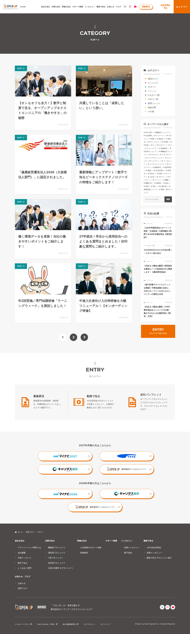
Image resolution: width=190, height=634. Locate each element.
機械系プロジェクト (56, 547)
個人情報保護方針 (69, 624)
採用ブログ (30, 532)
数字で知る (22, 563)
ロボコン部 (153, 99)
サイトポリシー (89, 624)
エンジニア (153, 82)
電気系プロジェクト (56, 552)
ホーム (20, 532)
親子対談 (128, 552)
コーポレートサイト (22, 624)
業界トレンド (154, 103)
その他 (151, 111)
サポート (152, 87)
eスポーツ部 (154, 95)
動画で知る (101, 7)
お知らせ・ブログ (114, 7)
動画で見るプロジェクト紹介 (159, 558)
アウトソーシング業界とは (29, 547)
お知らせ (22, 583)
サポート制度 (77, 7)
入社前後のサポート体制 (90, 547)
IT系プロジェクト (55, 558)
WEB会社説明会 (154, 547)
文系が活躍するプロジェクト (60, 568)
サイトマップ (105, 624)
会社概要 (22, 552)
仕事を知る (56, 7)
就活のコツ (153, 78)
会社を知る (45, 7)
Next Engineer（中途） (46, 624)
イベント (152, 91)
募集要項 (146, 6)
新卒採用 (42, 607)
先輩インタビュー (132, 547)
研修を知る (66, 7)
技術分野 (152, 107)
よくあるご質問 (24, 568)
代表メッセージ (24, 558)
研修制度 (84, 552)
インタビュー (89, 7)
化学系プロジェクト (56, 563)
